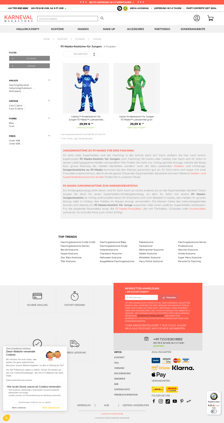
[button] (6, 417)
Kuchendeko (198, 208)
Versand (119, 368)
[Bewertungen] (37, 343)
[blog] (190, 402)
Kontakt (119, 357)
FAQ (116, 362)
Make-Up (109, 29)
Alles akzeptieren (51, 407)
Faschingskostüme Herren (192, 242)
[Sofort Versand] (74, 296)
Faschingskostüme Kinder (114, 246)
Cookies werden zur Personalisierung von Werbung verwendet (34, 395)
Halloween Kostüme (110, 257)
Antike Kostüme (186, 253)
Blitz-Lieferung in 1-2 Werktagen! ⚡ (112, 2)
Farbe (13, 118)
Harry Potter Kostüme (151, 261)
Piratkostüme (185, 246)
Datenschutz (122, 389)
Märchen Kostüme (188, 249)
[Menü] (219, 393)
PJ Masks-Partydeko (128, 208)
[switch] (214, 411)
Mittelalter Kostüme (149, 257)
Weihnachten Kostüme (151, 249)
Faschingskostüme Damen (75, 246)
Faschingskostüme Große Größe (78, 242)
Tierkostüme (145, 246)
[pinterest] (183, 402)
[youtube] (176, 402)
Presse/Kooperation (126, 394)
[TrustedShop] (122, 8)
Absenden (171, 297)
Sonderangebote (193, 29)
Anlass (13, 80)
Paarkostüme (146, 242)
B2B (116, 384)
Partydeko (162, 29)
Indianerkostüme (109, 249)
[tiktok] (169, 402)
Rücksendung (122, 373)
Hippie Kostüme (69, 253)
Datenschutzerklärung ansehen (19, 380)
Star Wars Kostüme (71, 257)
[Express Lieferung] (74, 343)
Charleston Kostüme (111, 253)
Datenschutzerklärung (150, 316)
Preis (12, 136)
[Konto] (197, 19)
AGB (106, 405)
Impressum (84, 405)
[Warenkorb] (213, 18)
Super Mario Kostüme (189, 257)
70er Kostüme (68, 261)
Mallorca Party (27, 29)
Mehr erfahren (19, 407)
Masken (83, 29)
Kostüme (57, 29)
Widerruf (119, 378)
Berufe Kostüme (69, 249)
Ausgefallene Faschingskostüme (117, 261)
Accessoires (135, 29)
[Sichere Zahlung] (37, 296)
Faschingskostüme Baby (113, 242)
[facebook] (155, 402)
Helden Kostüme (148, 253)
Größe (13, 101)
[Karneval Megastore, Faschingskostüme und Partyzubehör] (19, 18)
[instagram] (162, 402)
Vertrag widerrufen (136, 405)
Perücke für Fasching (189, 261)
